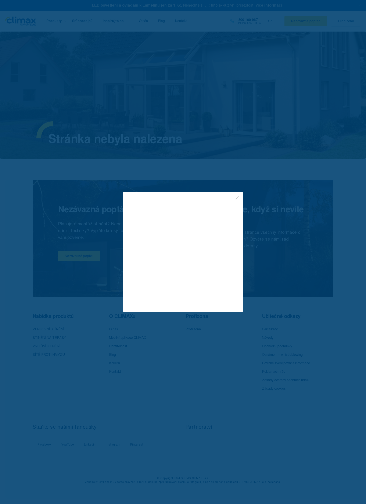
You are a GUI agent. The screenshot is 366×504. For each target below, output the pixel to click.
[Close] (237, 198)
